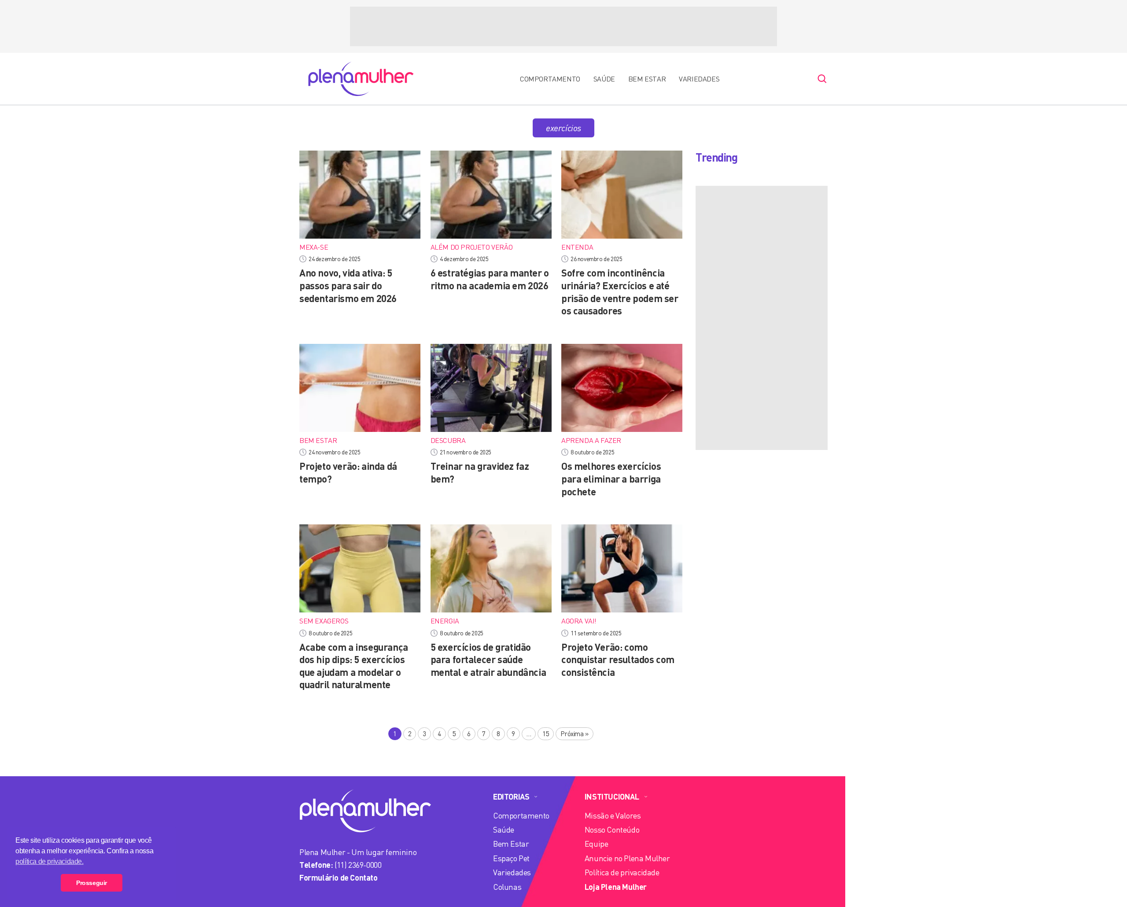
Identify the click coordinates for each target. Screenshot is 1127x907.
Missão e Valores (613, 815)
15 (545, 733)
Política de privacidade (622, 872)
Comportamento (550, 78)
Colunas (507, 887)
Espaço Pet (511, 858)
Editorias (511, 796)
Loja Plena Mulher (616, 887)
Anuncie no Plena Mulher (627, 858)
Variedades (699, 78)
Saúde (604, 78)
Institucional (612, 796)
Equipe (596, 843)
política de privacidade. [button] (49, 861)
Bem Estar (647, 78)
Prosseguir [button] (91, 882)
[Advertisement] (563, 26)
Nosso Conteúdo (612, 829)
